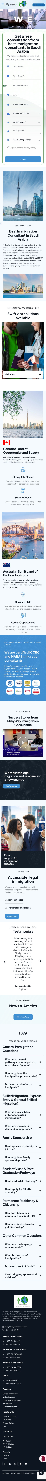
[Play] (23, 743)
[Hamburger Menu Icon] (2, 4)
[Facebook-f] (4, 1464)
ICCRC (31, 258)
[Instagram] (15, 1464)
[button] (5, 349)
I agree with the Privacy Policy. (23, 147)
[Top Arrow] (41, 1472)
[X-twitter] (10, 1464)
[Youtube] (26, 1464)
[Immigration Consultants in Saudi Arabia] (23, 4)
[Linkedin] (20, 1464)
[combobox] (5, 85)
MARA (40, 258)
